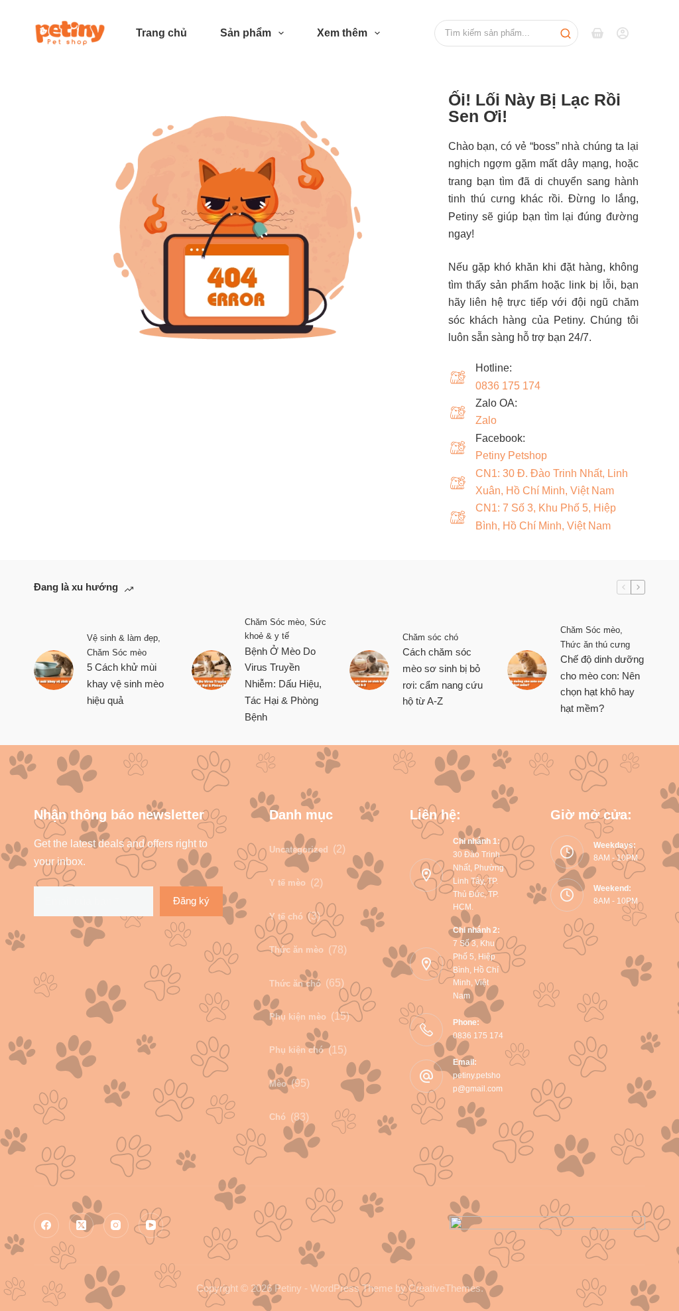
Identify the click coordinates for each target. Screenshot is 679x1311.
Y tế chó (286, 917)
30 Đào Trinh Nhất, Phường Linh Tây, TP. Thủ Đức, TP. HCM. (478, 881)
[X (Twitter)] (81, 1225)
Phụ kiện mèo (297, 1017)
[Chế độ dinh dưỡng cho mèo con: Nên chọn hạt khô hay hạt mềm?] (527, 670)
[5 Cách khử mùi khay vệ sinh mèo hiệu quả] (54, 670)
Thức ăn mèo (296, 950)
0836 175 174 (507, 385)
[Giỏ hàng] (597, 33)
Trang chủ (161, 32)
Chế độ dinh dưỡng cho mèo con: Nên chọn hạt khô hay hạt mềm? (602, 684)
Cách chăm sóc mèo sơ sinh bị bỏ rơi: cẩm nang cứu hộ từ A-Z (442, 676)
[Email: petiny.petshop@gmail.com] (426, 1076)
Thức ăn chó (295, 984)
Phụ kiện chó (296, 1050)
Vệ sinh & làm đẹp (122, 638)
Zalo (486, 420)
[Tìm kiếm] (506, 33)
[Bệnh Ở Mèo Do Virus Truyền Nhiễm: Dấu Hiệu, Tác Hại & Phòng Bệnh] (211, 670)
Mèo (277, 1084)
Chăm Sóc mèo (117, 652)
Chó (277, 1117)
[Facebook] (46, 1225)
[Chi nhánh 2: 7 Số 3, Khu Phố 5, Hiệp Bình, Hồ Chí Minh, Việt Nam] (426, 964)
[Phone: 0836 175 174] (426, 1029)
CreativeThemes (444, 1288)
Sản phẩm (245, 32)
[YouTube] (151, 1225)
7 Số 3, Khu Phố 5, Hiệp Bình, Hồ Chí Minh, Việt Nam (476, 969)
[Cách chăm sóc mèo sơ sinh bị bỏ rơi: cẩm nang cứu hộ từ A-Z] (369, 670)
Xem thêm (342, 32)
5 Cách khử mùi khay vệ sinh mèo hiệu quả (125, 683)
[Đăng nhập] (623, 33)
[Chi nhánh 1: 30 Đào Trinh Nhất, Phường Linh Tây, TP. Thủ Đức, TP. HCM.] (426, 875)
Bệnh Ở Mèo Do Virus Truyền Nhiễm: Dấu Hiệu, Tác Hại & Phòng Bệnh (283, 684)
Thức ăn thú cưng (595, 645)
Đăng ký (191, 900)
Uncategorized (298, 850)
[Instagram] (116, 1225)
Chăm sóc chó (430, 637)
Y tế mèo (287, 883)
